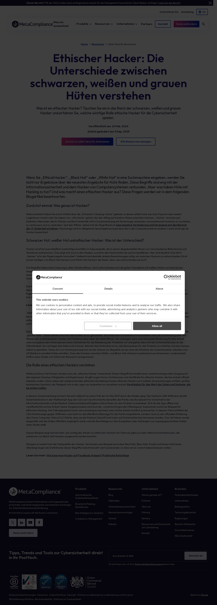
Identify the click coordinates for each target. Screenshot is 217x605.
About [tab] (159, 288)
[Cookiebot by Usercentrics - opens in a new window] (166, 277)
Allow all (157, 326)
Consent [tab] (58, 288)
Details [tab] (108, 288)
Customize (106, 326)
